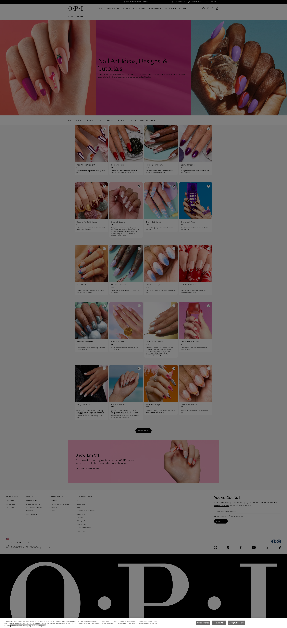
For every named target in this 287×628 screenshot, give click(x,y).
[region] (143, 623)
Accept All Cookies (236, 623)
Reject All (219, 623)
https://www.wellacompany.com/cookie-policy (28, 626)
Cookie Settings (203, 623)
